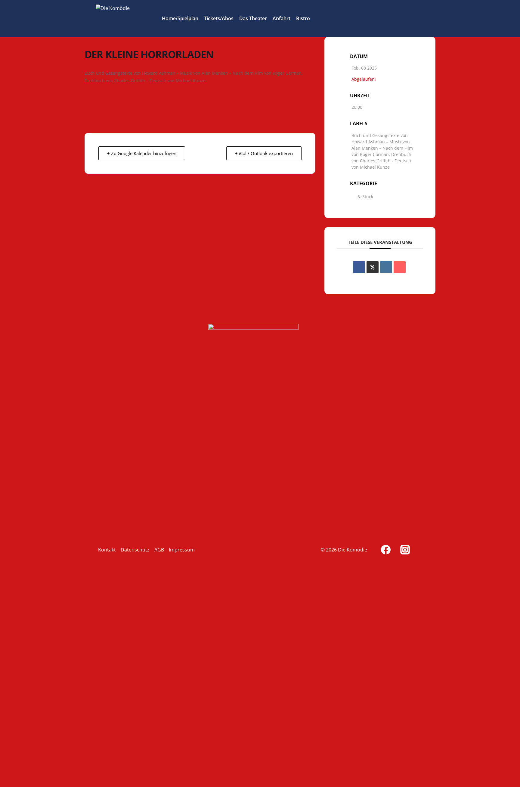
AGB (159, 549)
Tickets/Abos (219, 18)
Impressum (182, 549)
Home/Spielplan (180, 18)
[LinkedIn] (386, 267)
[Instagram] (405, 549)
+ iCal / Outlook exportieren (264, 153)
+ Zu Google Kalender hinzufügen (141, 153)
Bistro (303, 18)
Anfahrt (281, 18)
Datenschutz (135, 549)
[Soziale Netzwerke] (373, 267)
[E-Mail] (400, 267)
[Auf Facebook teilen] (359, 267)
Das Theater (253, 18)
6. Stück (365, 196)
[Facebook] (385, 549)
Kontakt (107, 549)
